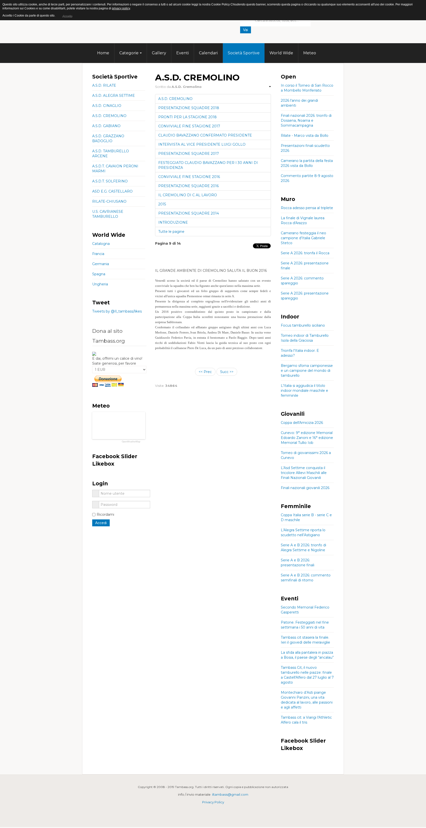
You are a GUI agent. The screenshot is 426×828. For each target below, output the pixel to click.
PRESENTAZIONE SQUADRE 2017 (188, 153)
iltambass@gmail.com (230, 794)
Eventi (182, 53)
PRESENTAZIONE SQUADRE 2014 (188, 213)
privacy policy (121, 8)
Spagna (98, 274)
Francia (98, 254)
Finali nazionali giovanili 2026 (305, 488)
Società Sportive (244, 53)
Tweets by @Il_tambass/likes (117, 311)
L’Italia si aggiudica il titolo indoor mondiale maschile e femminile (304, 390)
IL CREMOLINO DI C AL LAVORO (187, 195)
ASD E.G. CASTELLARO (112, 191)
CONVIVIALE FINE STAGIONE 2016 (189, 177)
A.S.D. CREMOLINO (175, 99)
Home (103, 53)
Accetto (67, 16)
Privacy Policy (213, 802)
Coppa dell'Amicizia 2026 (302, 422)
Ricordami (105, 514)
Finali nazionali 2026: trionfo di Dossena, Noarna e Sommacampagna (306, 120)
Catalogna (101, 243)
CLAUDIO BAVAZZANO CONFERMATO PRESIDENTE (205, 135)
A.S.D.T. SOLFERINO (110, 181)
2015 (162, 204)
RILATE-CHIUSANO (109, 201)
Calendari (208, 53)
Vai (245, 30)
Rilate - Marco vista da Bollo (304, 135)
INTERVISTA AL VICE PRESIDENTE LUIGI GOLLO (202, 144)
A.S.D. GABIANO (106, 126)
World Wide (281, 53)
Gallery (159, 53)
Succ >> (226, 372)
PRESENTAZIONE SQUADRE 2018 (188, 108)
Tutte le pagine (171, 231)
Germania (100, 264)
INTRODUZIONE (173, 222)
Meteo (309, 53)
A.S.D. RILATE (104, 85)
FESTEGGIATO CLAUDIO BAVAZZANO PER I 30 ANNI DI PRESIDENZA (208, 165)
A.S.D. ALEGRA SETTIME (113, 95)
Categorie (129, 53)
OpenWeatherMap (131, 442)
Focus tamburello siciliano (303, 325)
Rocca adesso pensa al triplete (307, 208)
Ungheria (100, 284)
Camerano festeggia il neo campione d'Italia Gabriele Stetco (303, 238)
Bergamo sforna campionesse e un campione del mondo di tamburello (307, 370)
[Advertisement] (277, 40)
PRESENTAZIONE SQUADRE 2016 (188, 186)
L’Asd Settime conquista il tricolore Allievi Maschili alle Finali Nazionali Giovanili (304, 473)
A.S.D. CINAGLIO (106, 105)
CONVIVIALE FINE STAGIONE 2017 (189, 126)
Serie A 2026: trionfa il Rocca (305, 253)
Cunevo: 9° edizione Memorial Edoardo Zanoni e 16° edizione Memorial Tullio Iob (307, 438)
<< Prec (205, 372)
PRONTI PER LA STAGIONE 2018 (187, 117)
